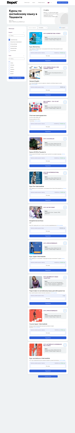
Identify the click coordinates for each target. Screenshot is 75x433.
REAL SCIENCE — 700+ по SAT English (51, 102)
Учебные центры (41, 2)
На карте (63, 27)
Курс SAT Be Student (49, 207)
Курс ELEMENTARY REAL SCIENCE (51, 33)
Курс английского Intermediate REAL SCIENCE (52, 345)
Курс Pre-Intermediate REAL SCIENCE (51, 173)
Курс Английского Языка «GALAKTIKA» (50, 277)
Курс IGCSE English (48, 138)
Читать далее (35, 50)
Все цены (48, 55)
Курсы (34, 2)
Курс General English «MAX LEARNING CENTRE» (51, 68)
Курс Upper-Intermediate (50, 310)
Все (9, 38)
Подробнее (48, 60)
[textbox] (43, 27)
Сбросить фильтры (16, 77)
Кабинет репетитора (62, 2)
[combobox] (43, 27)
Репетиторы (26, 2)
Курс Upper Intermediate (50, 243)
